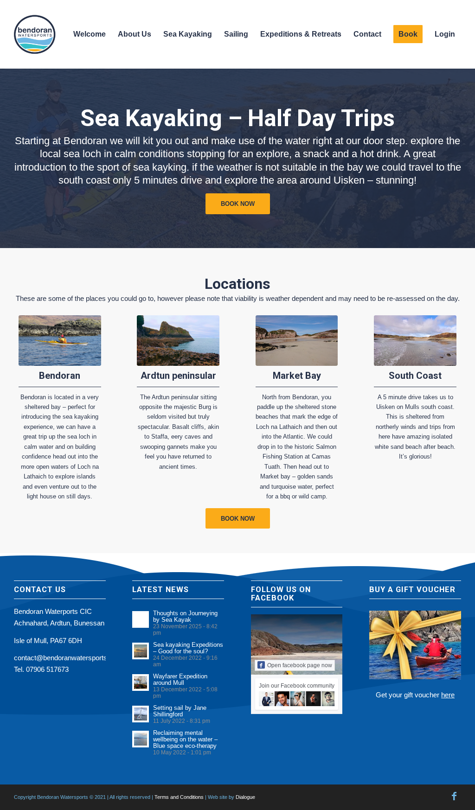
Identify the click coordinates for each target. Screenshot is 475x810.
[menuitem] (89, 34)
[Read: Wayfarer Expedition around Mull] (140, 682)
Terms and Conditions (179, 797)
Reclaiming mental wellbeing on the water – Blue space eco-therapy (185, 739)
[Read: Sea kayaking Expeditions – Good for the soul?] (140, 651)
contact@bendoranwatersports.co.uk (70, 658)
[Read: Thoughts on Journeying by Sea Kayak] (140, 619)
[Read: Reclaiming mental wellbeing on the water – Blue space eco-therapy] (140, 739)
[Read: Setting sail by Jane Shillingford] (140, 714)
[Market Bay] (297, 340)
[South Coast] (415, 340)
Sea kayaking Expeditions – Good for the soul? (188, 648)
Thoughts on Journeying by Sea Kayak (185, 616)
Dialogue (245, 797)
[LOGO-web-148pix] (37, 34)
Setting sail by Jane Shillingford (179, 711)
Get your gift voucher (415, 695)
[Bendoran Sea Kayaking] (60, 340)
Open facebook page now (299, 665)
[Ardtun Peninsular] (178, 340)
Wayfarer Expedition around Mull (180, 679)
